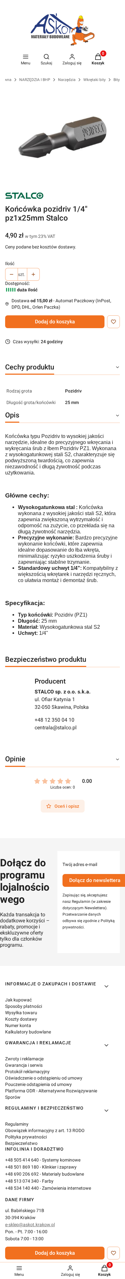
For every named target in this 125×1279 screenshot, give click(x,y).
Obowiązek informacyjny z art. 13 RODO (45, 1130)
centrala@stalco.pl (56, 727)
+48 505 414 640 (22, 1159)
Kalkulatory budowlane (28, 1031)
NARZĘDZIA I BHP (34, 79)
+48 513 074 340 (22, 1181)
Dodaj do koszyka (55, 322)
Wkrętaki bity (94, 79)
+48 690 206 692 (22, 1174)
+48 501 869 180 (22, 1167)
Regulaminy (17, 1124)
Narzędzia (67, 79)
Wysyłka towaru (21, 1012)
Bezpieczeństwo (21, 1143)
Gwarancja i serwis (24, 1065)
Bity (116, 79)
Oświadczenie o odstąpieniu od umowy (43, 1078)
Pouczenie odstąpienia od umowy (38, 1084)
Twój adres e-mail (80, 864)
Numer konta (18, 1025)
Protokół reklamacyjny (27, 1071)
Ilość (9, 263)
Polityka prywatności (26, 1136)
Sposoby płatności (23, 1006)
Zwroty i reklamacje (24, 1058)
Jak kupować (18, 999)
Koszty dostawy (21, 1019)
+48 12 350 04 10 (54, 720)
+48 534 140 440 (22, 1188)
